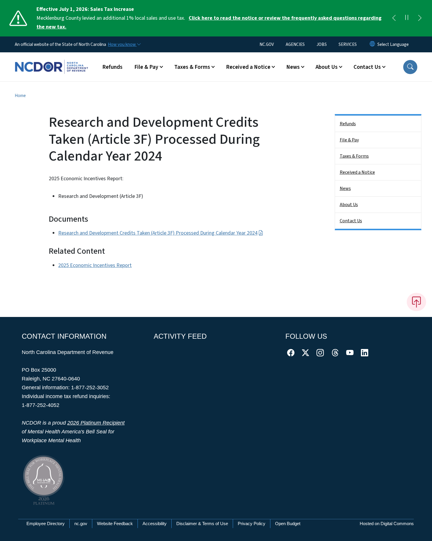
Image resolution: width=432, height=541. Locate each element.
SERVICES (348, 44)
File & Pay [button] (146, 67)
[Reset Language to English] (372, 44)
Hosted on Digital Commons (387, 523)
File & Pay (349, 140)
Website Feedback (115, 523)
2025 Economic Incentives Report (95, 265)
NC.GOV (266, 44)
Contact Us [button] (367, 67)
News (345, 188)
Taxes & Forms (354, 156)
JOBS (322, 44)
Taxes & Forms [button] (192, 67)
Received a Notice (357, 172)
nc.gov (80, 523)
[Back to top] (416, 302)
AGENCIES (295, 44)
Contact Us (351, 221)
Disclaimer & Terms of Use (202, 523)
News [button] (293, 67)
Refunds (112, 67)
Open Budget (287, 523)
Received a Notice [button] (248, 67)
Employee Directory (45, 523)
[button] (410, 67)
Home (20, 95)
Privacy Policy (251, 523)
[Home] (51, 60)
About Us (349, 204)
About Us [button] (327, 67)
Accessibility (155, 523)
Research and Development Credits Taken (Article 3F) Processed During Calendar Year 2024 (157, 233)
